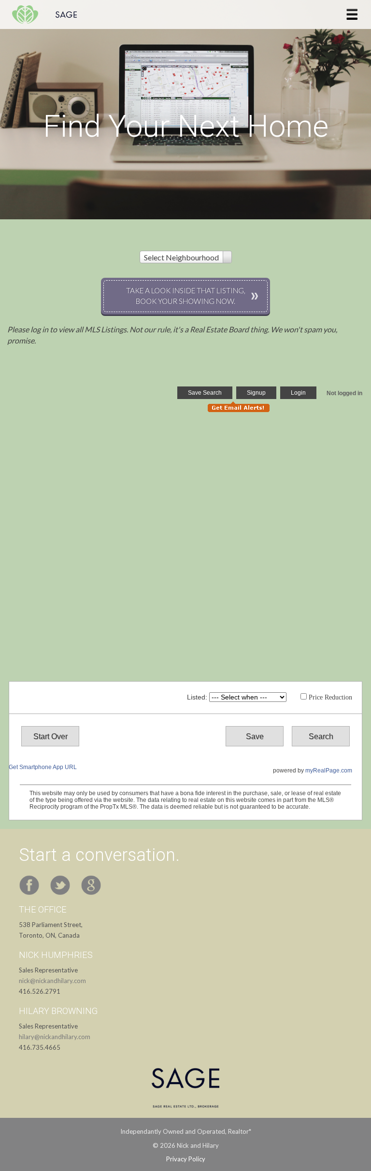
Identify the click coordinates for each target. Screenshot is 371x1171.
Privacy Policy (185, 1159)
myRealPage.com (328, 770)
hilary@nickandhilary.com (54, 1037)
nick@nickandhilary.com (52, 981)
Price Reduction (329, 697)
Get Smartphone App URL (43, 767)
